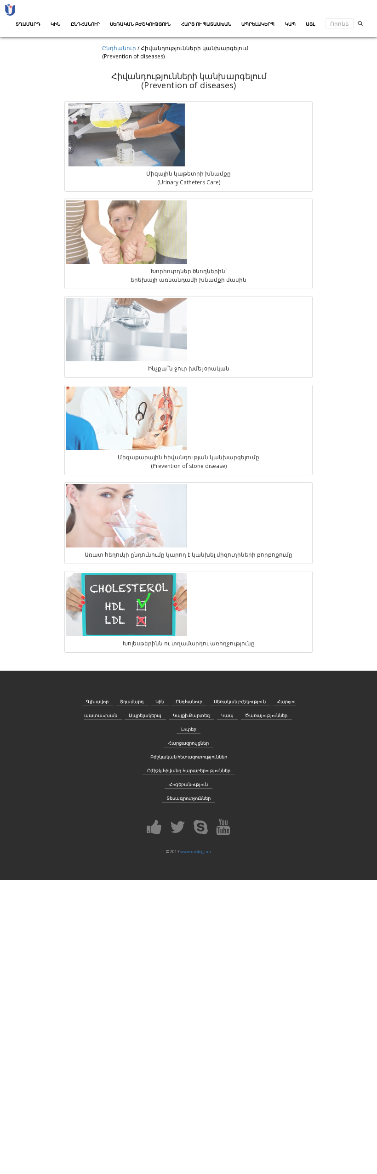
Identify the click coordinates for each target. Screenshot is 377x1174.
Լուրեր (188, 729)
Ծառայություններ (266, 715)
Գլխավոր (97, 702)
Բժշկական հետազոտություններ (188, 757)
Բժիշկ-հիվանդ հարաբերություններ (188, 771)
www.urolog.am (195, 852)
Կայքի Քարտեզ (191, 715)
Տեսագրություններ (188, 798)
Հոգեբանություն (188, 784)
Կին (159, 702)
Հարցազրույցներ (188, 743)
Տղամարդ (132, 702)
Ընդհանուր (119, 48)
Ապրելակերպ (145, 715)
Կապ (227, 715)
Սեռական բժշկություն (240, 702)
